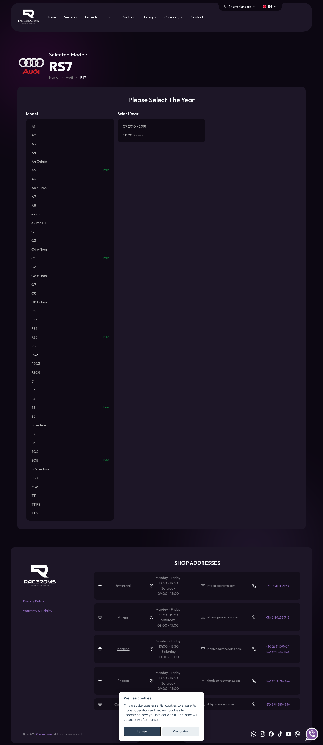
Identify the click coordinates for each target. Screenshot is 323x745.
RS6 (34, 346)
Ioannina (123, 649)
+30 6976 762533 (277, 681)
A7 (33, 196)
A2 (33, 135)
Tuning (148, 17)
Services (70, 17)
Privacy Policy (33, 601)
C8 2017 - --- (133, 135)
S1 (32, 381)
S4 (33, 399)
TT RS (35, 504)
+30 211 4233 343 (277, 617)
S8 (33, 443)
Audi (69, 77)
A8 (33, 205)
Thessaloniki (123, 585)
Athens (123, 617)
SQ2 (34, 451)
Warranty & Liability (37, 610)
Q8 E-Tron (39, 302)
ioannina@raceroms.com (224, 649)
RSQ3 (35, 363)
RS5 (70, 337)
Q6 (33, 267)
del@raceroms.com (220, 704)
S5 (70, 407)
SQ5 (70, 460)
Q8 (33, 293)
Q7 (33, 284)
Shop (109, 17)
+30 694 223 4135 (277, 652)
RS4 (34, 328)
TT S (34, 513)
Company (171, 17)
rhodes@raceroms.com (223, 681)
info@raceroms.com (221, 586)
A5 (70, 170)
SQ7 (34, 478)
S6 (33, 416)
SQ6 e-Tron (40, 469)
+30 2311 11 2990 (277, 586)
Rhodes (123, 680)
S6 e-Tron (38, 425)
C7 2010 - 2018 (134, 126)
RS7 (34, 355)
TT (33, 495)
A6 (33, 179)
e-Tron (36, 214)
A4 (33, 152)
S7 (33, 434)
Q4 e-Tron (39, 249)
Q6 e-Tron (39, 275)
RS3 (34, 319)
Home (51, 17)
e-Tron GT (39, 223)
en (270, 7)
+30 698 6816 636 (277, 705)
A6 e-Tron (39, 188)
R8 (33, 311)
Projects (91, 17)
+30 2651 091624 (277, 646)
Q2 (33, 232)
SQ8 (34, 487)
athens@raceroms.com (223, 617)
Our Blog (128, 17)
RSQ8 (35, 372)
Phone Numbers (240, 7)
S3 (33, 390)
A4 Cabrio (39, 161)
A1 (33, 126)
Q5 (70, 258)
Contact (197, 17)
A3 (33, 144)
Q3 (33, 240)
